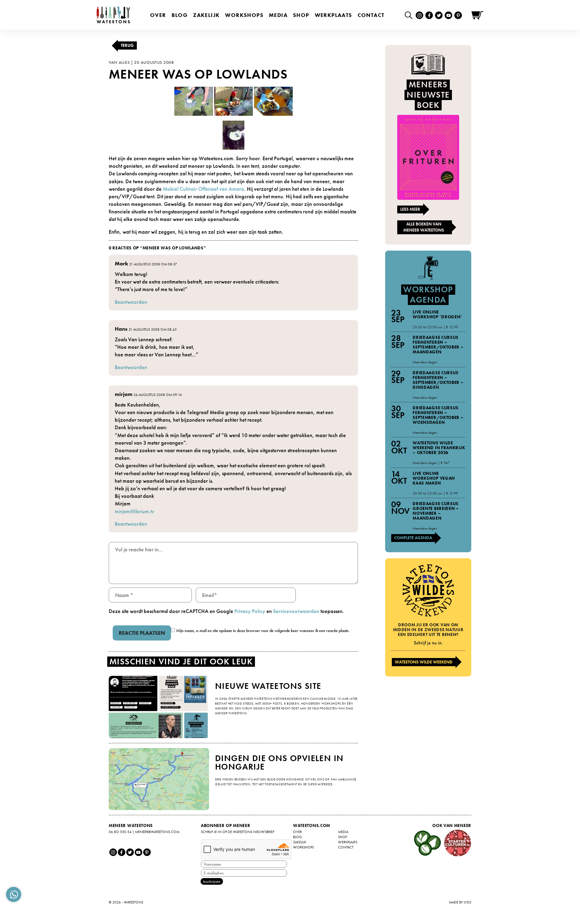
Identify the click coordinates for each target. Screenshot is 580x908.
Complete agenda (413, 537)
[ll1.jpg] (193, 100)
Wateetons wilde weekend (424, 662)
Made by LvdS (460, 902)
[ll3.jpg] (233, 100)
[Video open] (410, 15)
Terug (127, 45)
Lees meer (410, 209)
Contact (371, 14)
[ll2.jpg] (233, 134)
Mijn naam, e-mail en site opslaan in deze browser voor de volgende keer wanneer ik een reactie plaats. (263, 630)
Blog (180, 14)
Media (278, 14)
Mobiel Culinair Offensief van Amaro (203, 188)
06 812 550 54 (120, 831)
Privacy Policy (249, 611)
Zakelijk (206, 14)
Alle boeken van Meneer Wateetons (423, 227)
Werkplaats (333, 14)
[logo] (113, 15)
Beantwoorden (131, 301)
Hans (121, 328)
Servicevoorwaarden (296, 611)
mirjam (123, 394)
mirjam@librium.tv (134, 511)
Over (158, 14)
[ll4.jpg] (273, 100)
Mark (121, 263)
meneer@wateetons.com (157, 831)
